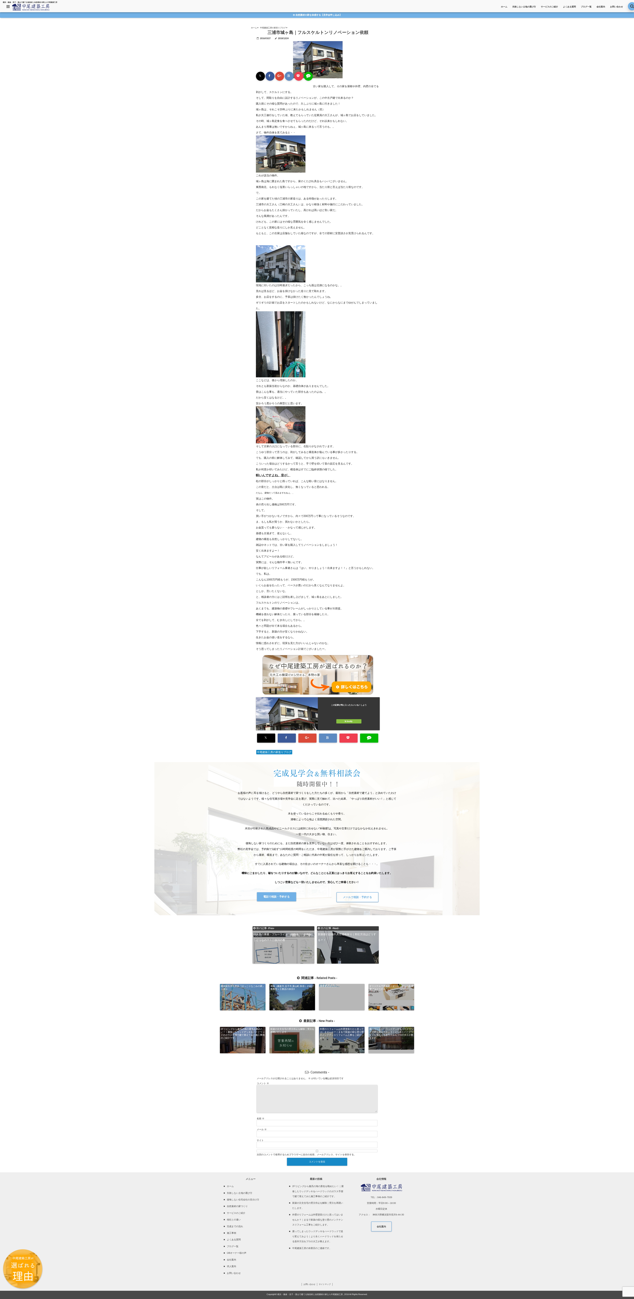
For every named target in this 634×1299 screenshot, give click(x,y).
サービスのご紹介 (549, 6)
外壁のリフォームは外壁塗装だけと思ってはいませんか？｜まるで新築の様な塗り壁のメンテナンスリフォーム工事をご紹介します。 (342, 1033)
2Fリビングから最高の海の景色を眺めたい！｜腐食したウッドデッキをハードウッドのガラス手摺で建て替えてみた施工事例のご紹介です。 (243, 1033)
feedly (349, 721)
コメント (263, 1083)
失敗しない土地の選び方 (524, 6)
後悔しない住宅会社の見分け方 (243, 1199)
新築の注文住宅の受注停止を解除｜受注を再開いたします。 (292, 1030)
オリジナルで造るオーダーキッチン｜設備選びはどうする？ (391, 987)
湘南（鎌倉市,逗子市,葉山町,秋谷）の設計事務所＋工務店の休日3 (292, 987)
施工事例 (231, 1233)
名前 (260, 1118)
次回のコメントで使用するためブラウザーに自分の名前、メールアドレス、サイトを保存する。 (306, 1154)
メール (262, 1129)
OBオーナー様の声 (236, 1253)
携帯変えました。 (329, 986)
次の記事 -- (347, 928)
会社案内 (601, 6)
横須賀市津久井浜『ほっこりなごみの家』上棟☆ (243, 987)
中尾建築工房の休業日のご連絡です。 (312, 1248)
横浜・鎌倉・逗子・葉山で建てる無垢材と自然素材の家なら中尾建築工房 (310, 1294)
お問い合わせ (616, 6)
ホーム (504, 6)
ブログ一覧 (586, 6)
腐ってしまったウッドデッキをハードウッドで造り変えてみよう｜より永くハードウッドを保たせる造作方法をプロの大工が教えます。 (391, 1033)
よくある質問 (569, 6)
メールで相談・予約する (357, 897)
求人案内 (231, 1266)
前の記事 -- (283, 928)
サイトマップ (325, 1284)
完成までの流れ (235, 1226)
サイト (260, 1140)
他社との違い (234, 1219)
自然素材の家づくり (237, 1206)
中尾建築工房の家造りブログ (274, 752)
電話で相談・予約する (276, 896)
